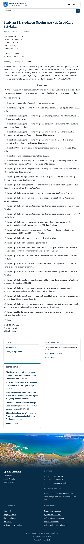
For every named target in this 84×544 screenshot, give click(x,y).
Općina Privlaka (17, 3)
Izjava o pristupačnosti (52, 514)
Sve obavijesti (12, 423)
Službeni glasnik (10, 518)
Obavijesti (7, 511)
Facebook (11, 347)
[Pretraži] (78, 11)
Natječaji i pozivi (10, 514)
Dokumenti (8, 521)
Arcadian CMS (45, 540)
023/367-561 (50, 357)
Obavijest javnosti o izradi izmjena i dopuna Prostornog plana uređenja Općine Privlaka (21, 375)
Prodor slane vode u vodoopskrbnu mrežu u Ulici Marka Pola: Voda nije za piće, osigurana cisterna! (22, 395)
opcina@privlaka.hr (53, 353)
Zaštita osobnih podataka (54, 518)
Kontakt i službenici (51, 521)
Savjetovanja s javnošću (13, 525)
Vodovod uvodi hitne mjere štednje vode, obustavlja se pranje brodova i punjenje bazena (21, 406)
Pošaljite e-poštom (14, 351)
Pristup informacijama (52, 511)
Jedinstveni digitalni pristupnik (55, 525)
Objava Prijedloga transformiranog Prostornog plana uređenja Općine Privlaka (21, 416)
